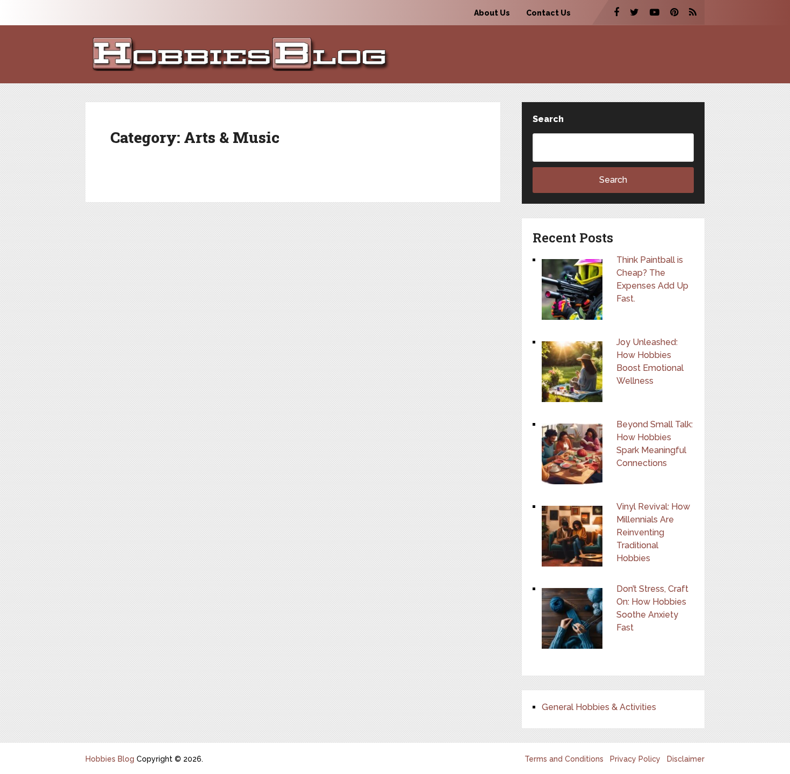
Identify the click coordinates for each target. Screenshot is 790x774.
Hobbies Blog (109, 759)
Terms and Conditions (564, 759)
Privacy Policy (635, 759)
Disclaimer (686, 759)
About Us (492, 13)
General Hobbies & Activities (599, 707)
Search (548, 119)
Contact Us (548, 13)
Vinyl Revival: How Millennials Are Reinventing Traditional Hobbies (653, 532)
